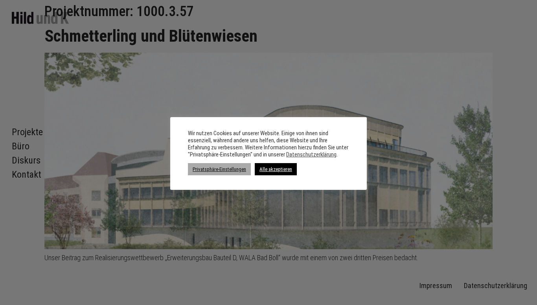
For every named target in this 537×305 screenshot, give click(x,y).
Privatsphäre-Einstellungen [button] (219, 169)
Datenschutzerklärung (311, 154)
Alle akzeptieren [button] (275, 169)
